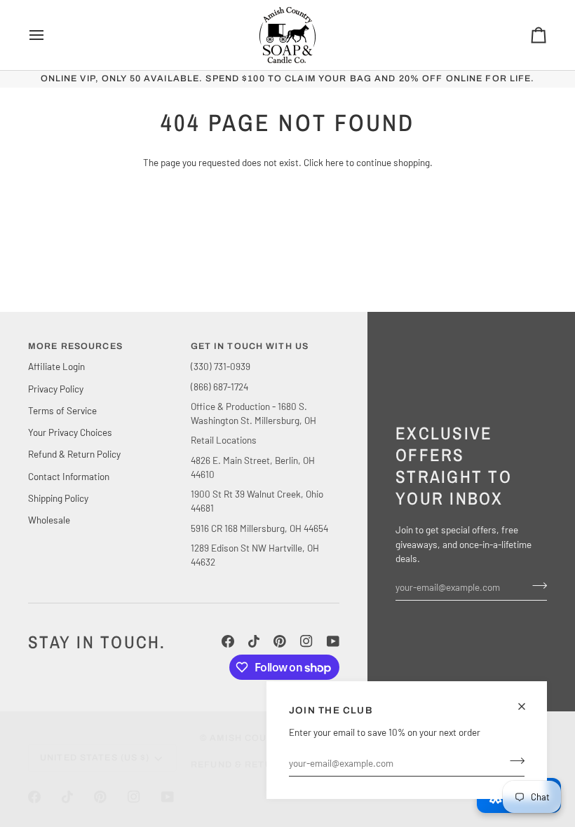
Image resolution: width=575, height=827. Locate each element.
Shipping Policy (58, 498)
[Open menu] (49, 35)
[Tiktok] (253, 641)
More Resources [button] (75, 346)
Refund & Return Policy (74, 454)
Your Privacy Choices (70, 432)
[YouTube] (333, 641)
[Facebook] (228, 641)
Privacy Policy (55, 389)
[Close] (527, 706)
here (334, 162)
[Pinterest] (279, 641)
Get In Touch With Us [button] (250, 346)
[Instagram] (306, 641)
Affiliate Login (56, 366)
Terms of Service (62, 410)
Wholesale (49, 520)
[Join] (513, 761)
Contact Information (68, 476)
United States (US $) (95, 758)
